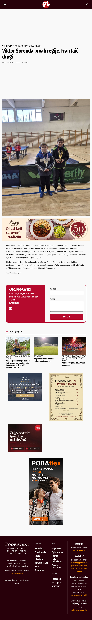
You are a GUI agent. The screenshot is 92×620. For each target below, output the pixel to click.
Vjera (37, 566)
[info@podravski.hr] (10, 309)
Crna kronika (40, 552)
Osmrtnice (39, 570)
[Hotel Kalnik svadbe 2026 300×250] (25, 400)
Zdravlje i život (41, 562)
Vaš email (53, 289)
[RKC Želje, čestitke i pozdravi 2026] (25, 451)
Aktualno (39, 548)
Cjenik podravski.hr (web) (79, 568)
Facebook (56, 578)
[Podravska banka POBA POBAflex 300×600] (46, 524)
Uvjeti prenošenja (57, 560)
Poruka (52, 299)
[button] (5, 4)
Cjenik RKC (79, 571)
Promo (55, 555)
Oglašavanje (57, 552)
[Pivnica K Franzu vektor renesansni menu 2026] (66, 420)
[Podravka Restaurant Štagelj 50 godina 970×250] (46, 240)
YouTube (56, 586)
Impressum (57, 548)
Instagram (56, 582)
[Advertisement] (46, 27)
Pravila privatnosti (57, 566)
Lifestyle (39, 559)
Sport (37, 555)
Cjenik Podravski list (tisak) (79, 566)
